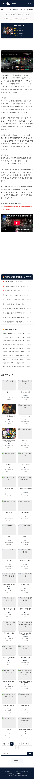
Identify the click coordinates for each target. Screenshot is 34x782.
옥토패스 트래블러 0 (25, 609)
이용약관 (15, 771)
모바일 (9, 9)
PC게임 (15, 9)
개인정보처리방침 (25, 771)
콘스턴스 (25, 536)
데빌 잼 (9, 729)
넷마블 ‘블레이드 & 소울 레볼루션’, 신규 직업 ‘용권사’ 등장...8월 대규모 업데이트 (15, 322)
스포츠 (19, 14)
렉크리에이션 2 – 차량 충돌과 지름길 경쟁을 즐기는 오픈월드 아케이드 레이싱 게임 (14, 352)
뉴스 (2, 9)
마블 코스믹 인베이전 (9, 609)
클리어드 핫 (9, 512)
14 (23, 744)
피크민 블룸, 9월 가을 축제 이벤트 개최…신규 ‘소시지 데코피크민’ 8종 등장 (15, 304)
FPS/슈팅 (15, 18)
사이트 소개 (8, 771)
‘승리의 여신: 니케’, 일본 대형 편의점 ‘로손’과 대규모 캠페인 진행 (15, 295)
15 (27, 744)
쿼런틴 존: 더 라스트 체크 (8, 657)
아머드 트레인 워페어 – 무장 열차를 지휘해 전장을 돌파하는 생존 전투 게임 (14, 340)
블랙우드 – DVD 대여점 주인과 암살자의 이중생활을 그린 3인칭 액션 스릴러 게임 (14, 348)
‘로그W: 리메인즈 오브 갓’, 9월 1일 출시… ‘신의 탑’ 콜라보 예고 (15, 281)
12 (15, 744)
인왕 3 (9, 392)
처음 (4, 744)
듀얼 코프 (9, 464)
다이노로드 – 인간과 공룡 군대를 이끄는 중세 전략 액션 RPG (14, 359)
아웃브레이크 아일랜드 (9, 681)
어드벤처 (13, 14)
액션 (22, 18)
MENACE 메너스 (25, 416)
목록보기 (17, 760)
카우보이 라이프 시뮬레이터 (25, 489)
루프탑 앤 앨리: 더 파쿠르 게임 (8, 585)
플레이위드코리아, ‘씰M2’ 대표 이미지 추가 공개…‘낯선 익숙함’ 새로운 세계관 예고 (15, 308)
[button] (31, 61)
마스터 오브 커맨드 (25, 657)
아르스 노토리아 (25, 464)
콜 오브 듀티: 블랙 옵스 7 (8, 706)
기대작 (14, 3)
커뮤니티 (30, 9)
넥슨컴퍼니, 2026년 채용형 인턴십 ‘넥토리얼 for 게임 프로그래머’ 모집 (15, 317)
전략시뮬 (26, 14)
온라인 (22, 9)
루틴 (9, 536)
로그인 (29, 3)
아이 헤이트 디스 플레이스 (25, 730)
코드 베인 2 (25, 440)
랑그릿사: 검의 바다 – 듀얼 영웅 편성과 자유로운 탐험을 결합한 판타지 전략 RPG (14, 344)
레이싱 (28, 18)
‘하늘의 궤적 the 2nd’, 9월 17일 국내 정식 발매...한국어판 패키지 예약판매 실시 (15, 286)
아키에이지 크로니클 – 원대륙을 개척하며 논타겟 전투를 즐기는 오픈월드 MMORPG (14, 355)
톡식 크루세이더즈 (9, 633)
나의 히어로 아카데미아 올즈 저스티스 (8, 440)
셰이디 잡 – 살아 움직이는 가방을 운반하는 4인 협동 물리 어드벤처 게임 (14, 366)
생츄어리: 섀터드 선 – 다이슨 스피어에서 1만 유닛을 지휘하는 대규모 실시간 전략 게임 (14, 337)
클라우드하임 (25, 512)
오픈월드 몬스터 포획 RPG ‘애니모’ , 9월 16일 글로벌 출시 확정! (15, 313)
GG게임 (6, 3)
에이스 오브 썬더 (25, 392)
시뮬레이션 (7, 18)
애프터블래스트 (25, 705)
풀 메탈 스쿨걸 (25, 584)
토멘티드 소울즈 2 (25, 560)
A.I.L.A (9, 560)
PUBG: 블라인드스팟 (9, 416)
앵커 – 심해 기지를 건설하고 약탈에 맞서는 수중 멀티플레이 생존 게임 (14, 333)
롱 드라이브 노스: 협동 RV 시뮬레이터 (25, 633)
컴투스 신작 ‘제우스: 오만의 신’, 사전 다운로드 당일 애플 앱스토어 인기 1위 (15, 290)
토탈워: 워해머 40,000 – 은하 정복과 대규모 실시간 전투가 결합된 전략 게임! (14, 363)
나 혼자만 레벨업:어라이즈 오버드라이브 (25, 682)
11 (12, 744)
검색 (30, 753)
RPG (6, 14)
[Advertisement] (17, 44)
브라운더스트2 (9, 488)
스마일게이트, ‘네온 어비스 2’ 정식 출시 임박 (15, 299)
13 (19, 744)
